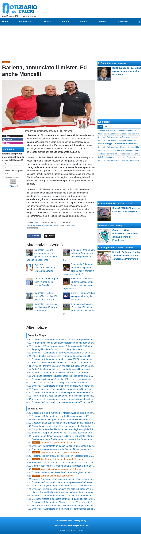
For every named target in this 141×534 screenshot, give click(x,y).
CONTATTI (71, 525)
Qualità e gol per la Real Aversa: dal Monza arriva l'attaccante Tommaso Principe (71, 439)
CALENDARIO (60, 525)
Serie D (37, 223)
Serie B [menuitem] (66, 21)
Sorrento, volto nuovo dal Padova (53, 476)
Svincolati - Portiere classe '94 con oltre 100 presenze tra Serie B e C (46, 296)
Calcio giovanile (106, 247)
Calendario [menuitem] (122, 21)
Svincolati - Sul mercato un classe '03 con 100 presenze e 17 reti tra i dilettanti (70, 446)
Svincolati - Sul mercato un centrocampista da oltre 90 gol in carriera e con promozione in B (76, 353)
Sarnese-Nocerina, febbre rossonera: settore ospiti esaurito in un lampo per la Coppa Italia (76, 479)
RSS (88, 525)
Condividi (35, 235)
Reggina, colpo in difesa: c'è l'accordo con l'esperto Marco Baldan (64, 456)
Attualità (102, 225)
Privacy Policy (80, 521)
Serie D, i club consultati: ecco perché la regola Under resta (83, 296)
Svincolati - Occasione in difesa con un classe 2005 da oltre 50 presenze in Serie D (72, 402)
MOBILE (80, 525)
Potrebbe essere (11, 177)
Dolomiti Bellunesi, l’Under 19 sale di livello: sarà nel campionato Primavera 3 (126, 255)
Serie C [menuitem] (84, 21)
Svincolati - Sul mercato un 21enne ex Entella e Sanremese (46, 307)
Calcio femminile (107, 203)
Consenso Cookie (64, 521)
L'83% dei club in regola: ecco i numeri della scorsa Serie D (46, 281)
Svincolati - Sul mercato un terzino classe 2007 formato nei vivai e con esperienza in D (74, 359)
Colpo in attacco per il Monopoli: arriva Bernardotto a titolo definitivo (65, 466)
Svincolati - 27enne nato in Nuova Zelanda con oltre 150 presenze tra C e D (69, 346)
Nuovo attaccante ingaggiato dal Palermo (57, 469)
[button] (13, 181)
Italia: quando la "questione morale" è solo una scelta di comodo (126, 71)
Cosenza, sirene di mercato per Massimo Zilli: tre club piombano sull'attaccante (70, 413)
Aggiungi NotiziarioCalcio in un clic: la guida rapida (44, 267)
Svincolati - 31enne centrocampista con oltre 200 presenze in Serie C (65, 489)
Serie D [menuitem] (102, 21)
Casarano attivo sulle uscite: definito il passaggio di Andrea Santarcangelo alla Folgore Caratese (79, 423)
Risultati (13, 186)
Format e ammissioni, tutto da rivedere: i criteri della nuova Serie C (64, 343)
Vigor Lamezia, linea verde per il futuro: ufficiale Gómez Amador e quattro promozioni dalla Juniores (80, 485)
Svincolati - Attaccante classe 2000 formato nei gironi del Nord (62, 472)
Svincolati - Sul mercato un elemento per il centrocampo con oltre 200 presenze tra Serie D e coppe (80, 509)
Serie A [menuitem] (47, 21)
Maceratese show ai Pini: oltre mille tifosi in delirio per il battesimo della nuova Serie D (74, 505)
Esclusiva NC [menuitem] (26, 21)
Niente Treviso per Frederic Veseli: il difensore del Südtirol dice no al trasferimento (72, 426)
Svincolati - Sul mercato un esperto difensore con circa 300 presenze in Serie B (70, 416)
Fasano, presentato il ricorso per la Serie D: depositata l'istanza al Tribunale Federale (73, 436)
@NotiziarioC (71, 225)
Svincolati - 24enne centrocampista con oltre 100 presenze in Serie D (65, 495)
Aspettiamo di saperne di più (14, 172)
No (6, 167)
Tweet (51, 235)
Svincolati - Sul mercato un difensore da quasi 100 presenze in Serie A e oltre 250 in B (74, 386)
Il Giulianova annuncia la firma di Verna (56, 452)
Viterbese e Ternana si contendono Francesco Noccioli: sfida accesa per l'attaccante (73, 399)
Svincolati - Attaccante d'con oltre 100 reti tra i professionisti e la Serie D (67, 379)
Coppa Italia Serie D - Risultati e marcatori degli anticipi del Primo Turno (67, 429)
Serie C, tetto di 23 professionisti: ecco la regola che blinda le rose (64, 362)
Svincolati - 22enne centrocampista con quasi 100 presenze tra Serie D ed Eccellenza (74, 339)
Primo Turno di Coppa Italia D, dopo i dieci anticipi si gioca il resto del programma (71, 396)
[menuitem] (139, 22)
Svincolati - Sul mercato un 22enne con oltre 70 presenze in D (62, 502)
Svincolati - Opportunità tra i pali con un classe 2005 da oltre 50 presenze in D (70, 433)
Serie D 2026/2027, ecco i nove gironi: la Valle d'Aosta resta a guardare (66, 382)
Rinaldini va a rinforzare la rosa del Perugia (58, 459)
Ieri (106, 127)
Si (5, 164)
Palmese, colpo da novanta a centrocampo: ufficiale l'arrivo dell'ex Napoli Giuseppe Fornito (76, 462)
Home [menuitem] (5, 21)
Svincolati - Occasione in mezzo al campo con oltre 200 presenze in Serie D (69, 482)
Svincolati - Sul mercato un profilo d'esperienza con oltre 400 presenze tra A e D (70, 392)
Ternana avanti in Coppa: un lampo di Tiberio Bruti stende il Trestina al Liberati (70, 419)
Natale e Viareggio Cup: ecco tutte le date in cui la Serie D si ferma (64, 389)
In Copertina (104, 63)
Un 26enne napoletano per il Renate (54, 442)
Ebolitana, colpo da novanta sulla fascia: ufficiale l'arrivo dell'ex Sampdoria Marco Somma (75, 449)
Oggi (100, 127)
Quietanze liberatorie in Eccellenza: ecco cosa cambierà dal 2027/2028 (66, 376)
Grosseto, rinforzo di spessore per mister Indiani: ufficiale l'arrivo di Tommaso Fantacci (73, 499)
